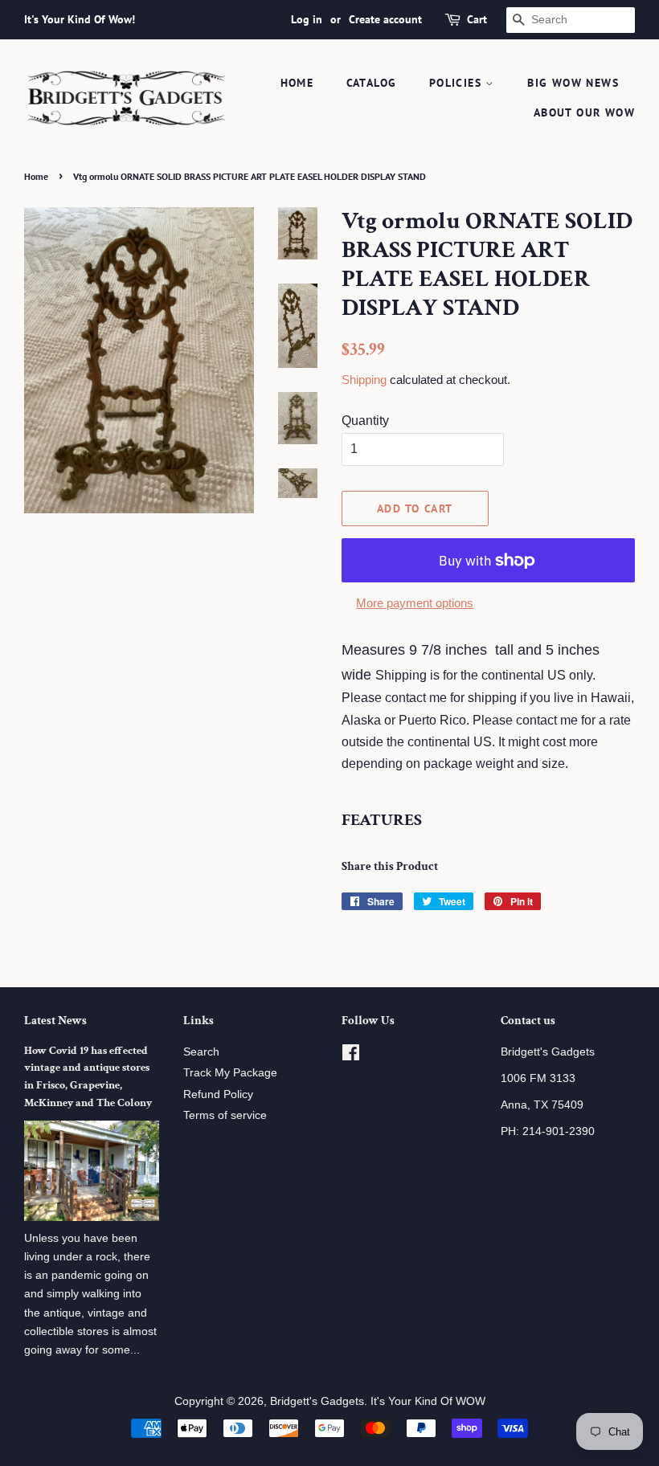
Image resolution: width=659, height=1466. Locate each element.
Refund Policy (218, 1094)
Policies (457, 83)
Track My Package (230, 1073)
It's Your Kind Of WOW (427, 1401)
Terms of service (225, 1115)
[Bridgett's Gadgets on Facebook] (351, 1056)
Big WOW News (573, 83)
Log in (306, 19)
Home (297, 83)
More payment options (414, 603)
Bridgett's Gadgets (317, 1401)
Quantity (365, 420)
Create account (385, 19)
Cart (477, 19)
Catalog (371, 83)
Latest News (55, 1020)
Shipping (364, 379)
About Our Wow (584, 112)
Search (201, 1052)
